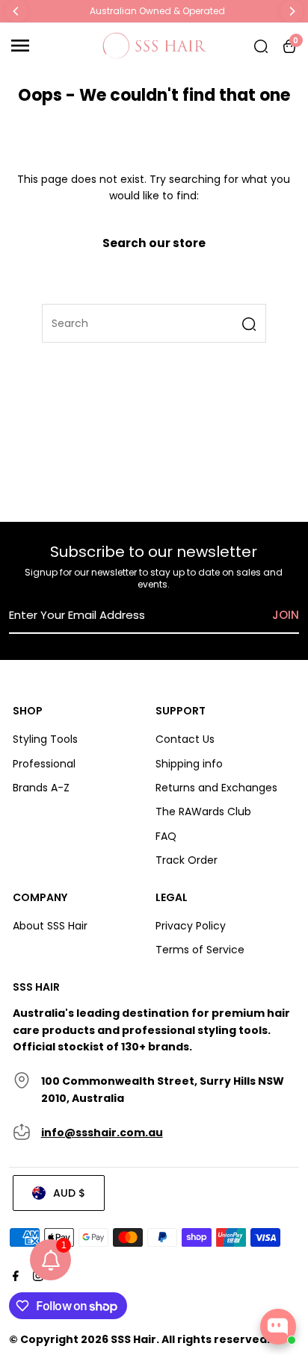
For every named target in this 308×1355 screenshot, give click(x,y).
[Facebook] (14, 1277)
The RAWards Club (203, 811)
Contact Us (185, 739)
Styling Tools (45, 739)
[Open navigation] (51, 45)
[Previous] (16, 11)
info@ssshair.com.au (102, 1132)
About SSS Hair (50, 925)
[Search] (260, 45)
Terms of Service (199, 949)
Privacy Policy (190, 925)
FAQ (165, 836)
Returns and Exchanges (216, 787)
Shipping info (189, 763)
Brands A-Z (41, 787)
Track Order (186, 860)
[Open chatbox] (278, 1327)
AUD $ (69, 1193)
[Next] (291, 11)
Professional (44, 763)
